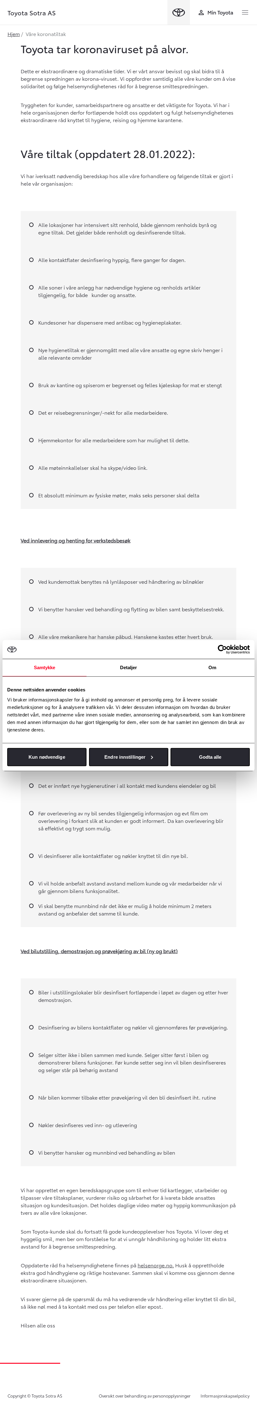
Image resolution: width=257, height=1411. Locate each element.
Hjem (14, 33)
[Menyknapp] (245, 13)
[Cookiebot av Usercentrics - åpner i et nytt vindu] (222, 649)
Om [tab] (212, 667)
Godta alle (210, 756)
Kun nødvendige (47, 756)
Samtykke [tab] (44, 667)
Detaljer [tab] (128, 667)
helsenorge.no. (156, 1265)
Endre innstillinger (124, 756)
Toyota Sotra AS (32, 12)
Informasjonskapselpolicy (225, 1395)
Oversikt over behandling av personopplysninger (145, 1395)
